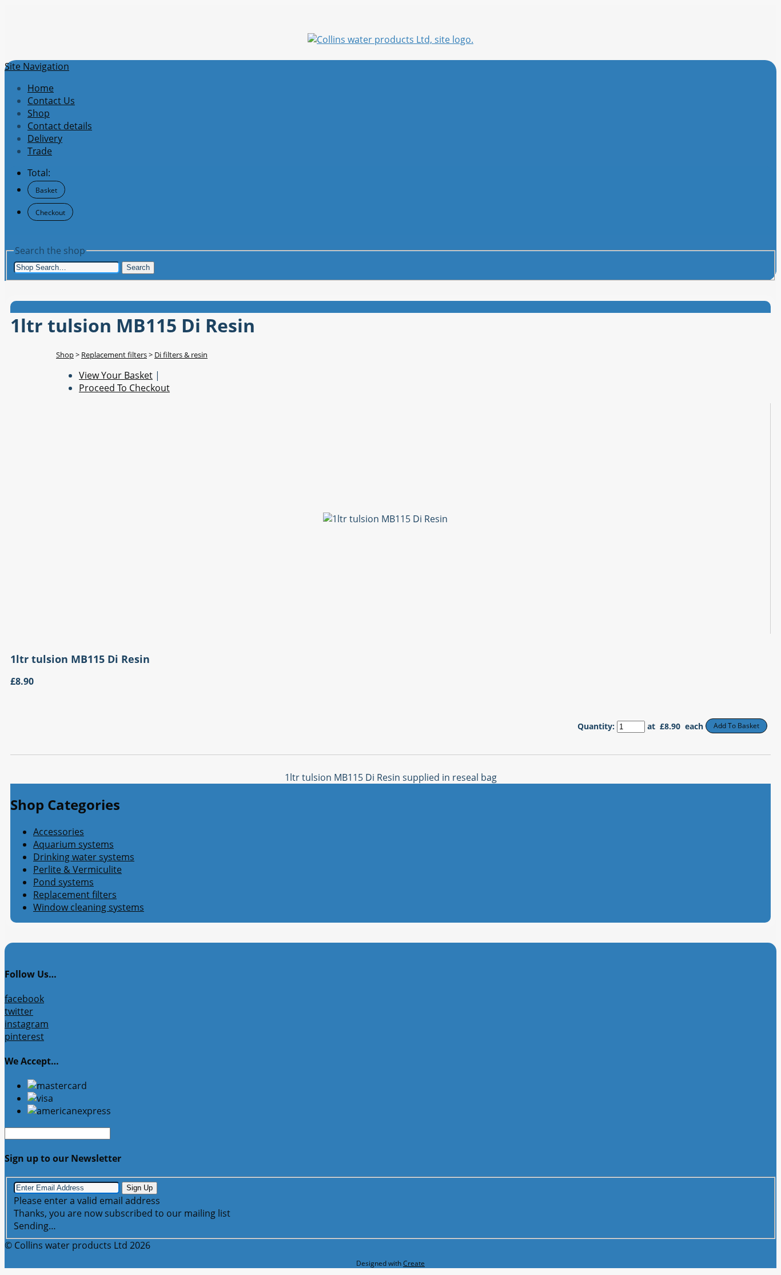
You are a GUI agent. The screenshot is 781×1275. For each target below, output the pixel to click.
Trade (39, 151)
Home (40, 88)
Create (414, 1263)
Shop (38, 113)
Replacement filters (114, 354)
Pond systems (63, 882)
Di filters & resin (181, 354)
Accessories (58, 831)
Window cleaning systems (88, 907)
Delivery (44, 138)
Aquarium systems (73, 844)
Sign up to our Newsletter (63, 1158)
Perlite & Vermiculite (77, 869)
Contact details (59, 126)
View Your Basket (116, 375)
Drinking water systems (83, 857)
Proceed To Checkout (124, 388)
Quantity (594, 726)
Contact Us (51, 100)
